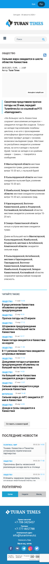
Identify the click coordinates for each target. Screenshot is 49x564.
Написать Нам (24, 540)
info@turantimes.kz (24, 535)
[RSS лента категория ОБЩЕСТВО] (44, 55)
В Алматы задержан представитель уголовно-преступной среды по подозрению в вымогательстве (21, 481)
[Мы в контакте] (17, 548)
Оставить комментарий (17, 424)
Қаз (33, 4)
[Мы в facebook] (10, 548)
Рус (41, 4)
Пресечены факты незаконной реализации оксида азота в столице (22, 465)
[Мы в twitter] (37, 548)
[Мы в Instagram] (30, 548)
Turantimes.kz (12, 108)
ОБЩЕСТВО (8, 53)
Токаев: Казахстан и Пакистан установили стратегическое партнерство (18, 451)
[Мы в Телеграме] (24, 548)
